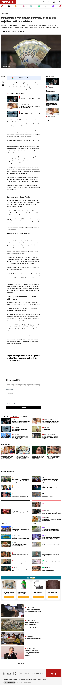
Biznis (49, 6)
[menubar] (54, 2)
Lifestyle (26, 6)
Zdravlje (41, 6)
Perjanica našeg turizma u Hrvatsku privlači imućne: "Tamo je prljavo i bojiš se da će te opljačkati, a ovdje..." (23, 358)
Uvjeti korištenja (21, 679)
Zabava (56, 6)
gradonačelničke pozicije (13, 85)
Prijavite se (23, 407)
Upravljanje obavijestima (10, 682)
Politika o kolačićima (42, 679)
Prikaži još (21, 663)
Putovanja (33, 6)
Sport (11, 6)
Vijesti (4, 6)
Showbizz (18, 6)
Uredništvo (5, 679)
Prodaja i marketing (13, 679)
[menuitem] (54, 2)
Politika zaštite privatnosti (31, 679)
